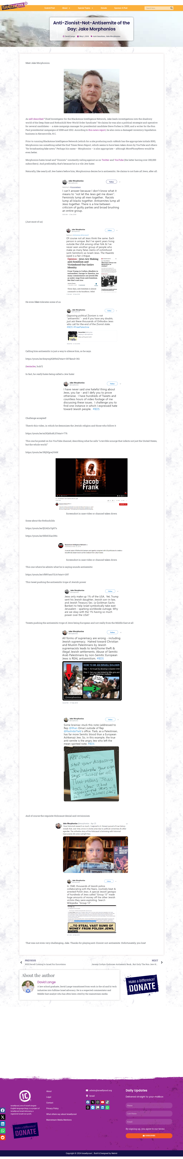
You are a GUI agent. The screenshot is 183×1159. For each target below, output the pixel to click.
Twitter (105, 159)
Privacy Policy (52, 1108)
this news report (97, 129)
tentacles (31, 366)
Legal (48, 1097)
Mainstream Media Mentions (59, 1120)
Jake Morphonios (113, 36)
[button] (2, 1110)
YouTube (119, 159)
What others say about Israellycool (61, 1114)
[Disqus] (91, 1043)
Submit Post (49, 8)
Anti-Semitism (99, 36)
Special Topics (84, 8)
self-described (36, 118)
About (64, 8)
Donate (104, 8)
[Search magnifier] (171, 8)
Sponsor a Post (120, 8)
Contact (49, 1103)
